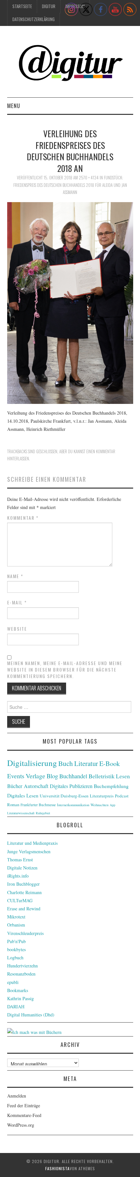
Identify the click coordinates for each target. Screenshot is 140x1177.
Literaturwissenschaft (21, 813)
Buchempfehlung (111, 786)
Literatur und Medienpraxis (32, 843)
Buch (65, 763)
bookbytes (16, 949)
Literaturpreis (102, 796)
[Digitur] (70, 64)
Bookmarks (17, 990)
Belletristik (102, 776)
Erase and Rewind (23, 908)
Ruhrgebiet (43, 813)
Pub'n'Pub (16, 941)
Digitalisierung (32, 763)
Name (15, 576)
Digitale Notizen (22, 868)
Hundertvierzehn (22, 966)
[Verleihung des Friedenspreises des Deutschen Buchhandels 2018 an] (70, 302)
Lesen (123, 776)
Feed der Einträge (23, 1105)
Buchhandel (73, 776)
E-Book (109, 763)
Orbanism (16, 925)
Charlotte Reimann (24, 892)
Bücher (14, 786)
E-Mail (17, 602)
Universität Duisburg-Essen (64, 796)
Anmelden (16, 1096)
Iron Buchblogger (23, 884)
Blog (52, 776)
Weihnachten (99, 805)
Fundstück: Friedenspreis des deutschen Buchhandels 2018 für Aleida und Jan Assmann (70, 185)
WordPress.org (20, 1125)
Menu (13, 106)
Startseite (22, 6)
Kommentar (23, 518)
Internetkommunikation (73, 805)
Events (15, 775)
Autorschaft (36, 786)
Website (17, 628)
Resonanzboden (21, 974)
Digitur (48, 6)
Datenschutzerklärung (33, 19)
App (112, 805)
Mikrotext (16, 917)
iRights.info (18, 876)
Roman (13, 804)
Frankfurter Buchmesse (38, 804)
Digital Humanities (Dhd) (30, 1015)
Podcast (122, 796)
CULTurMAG (20, 900)
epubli (13, 982)
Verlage (35, 776)
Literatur (86, 763)
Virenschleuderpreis (25, 933)
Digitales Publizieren (71, 786)
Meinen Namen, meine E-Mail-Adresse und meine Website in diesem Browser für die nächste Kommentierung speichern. (64, 669)
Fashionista (57, 1168)
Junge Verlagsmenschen (28, 851)
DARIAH (15, 1006)
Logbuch (15, 957)
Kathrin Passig (20, 998)
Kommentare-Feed (24, 1115)
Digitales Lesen (22, 795)
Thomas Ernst (20, 859)
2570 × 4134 (89, 178)
